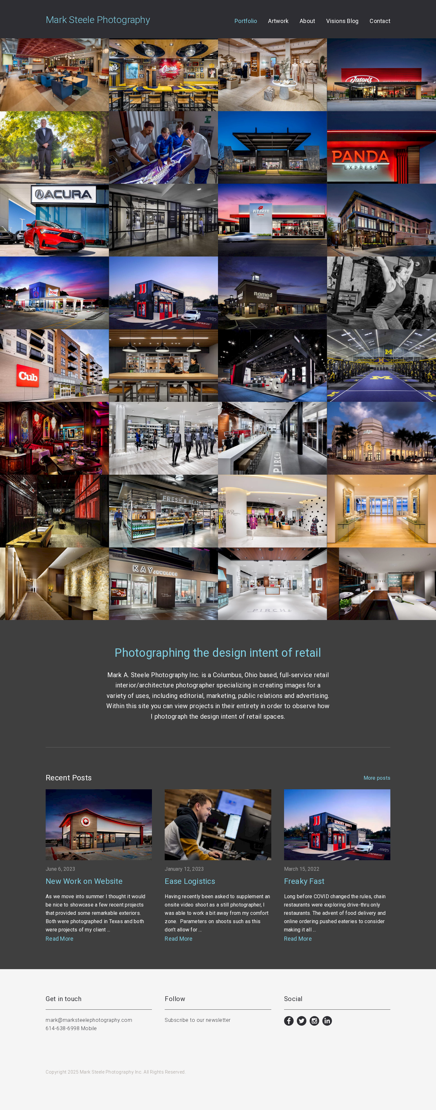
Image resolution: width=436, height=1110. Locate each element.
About (307, 21)
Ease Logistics (190, 881)
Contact (380, 21)
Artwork (278, 21)
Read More (59, 938)
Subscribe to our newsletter (198, 1020)
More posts (377, 778)
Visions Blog (342, 21)
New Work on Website (84, 881)
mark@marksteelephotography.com (89, 1020)
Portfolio (246, 21)
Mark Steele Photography (98, 20)
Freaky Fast (304, 881)
